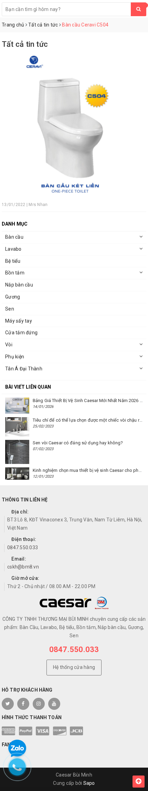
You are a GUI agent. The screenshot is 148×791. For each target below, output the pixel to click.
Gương (12, 297)
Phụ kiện (14, 356)
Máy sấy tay (18, 321)
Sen (9, 309)
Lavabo (13, 249)
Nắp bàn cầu (19, 285)
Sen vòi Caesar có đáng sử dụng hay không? (78, 442)
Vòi (8, 344)
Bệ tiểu (12, 261)
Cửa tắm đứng (21, 332)
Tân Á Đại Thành (23, 368)
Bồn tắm (14, 272)
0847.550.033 (22, 547)
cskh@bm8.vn (23, 567)
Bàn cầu (14, 237)
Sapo (89, 783)
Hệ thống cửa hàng (74, 667)
